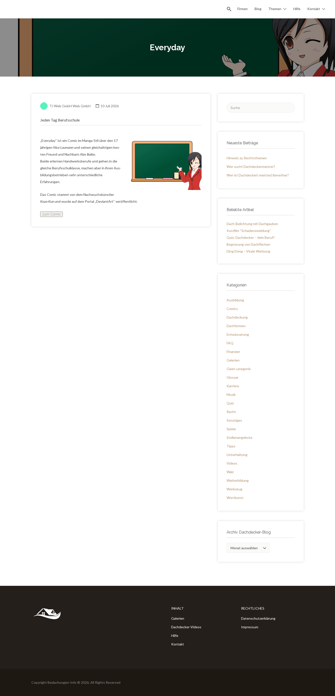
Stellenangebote (239, 437)
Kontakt (313, 9)
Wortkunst (235, 497)
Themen (274, 9)
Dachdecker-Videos (186, 627)
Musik (231, 394)
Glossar (232, 377)
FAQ (230, 343)
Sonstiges (234, 420)
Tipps (231, 446)
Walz (230, 472)
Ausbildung (235, 300)
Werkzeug (234, 489)
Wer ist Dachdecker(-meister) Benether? (258, 175)
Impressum (249, 627)
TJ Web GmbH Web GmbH (70, 106)
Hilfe (296, 9)
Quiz (230, 403)
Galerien (233, 360)
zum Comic (51, 214)
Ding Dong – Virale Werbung (248, 251)
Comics (232, 309)
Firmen (242, 9)
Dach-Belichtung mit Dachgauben (252, 224)
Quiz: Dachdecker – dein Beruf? (251, 237)
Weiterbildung (238, 480)
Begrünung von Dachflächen (248, 244)
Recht (231, 412)
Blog (258, 9)
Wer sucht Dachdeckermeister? (251, 166)
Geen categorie (239, 369)
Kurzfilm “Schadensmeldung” (249, 230)
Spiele (231, 429)
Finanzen (233, 351)
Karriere (233, 386)
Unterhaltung (237, 455)
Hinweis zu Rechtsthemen (247, 158)
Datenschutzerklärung (258, 618)
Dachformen (236, 326)
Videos (232, 463)
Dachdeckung (237, 317)
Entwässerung (238, 334)
